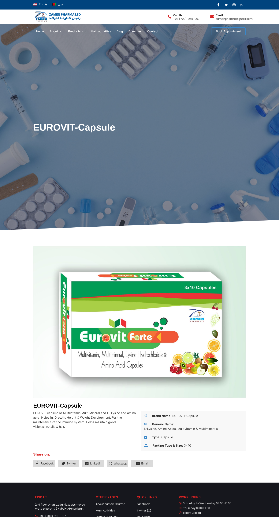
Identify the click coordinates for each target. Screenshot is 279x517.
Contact (152, 31)
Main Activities (105, 510)
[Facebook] (218, 5)
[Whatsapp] (242, 5)
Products (74, 31)
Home (40, 31)
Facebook (143, 504)
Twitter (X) (144, 510)
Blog (120, 31)
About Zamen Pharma (110, 504)
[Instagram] (234, 5)
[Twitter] (226, 5)
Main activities (101, 31)
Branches (135, 31)
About (54, 31)
